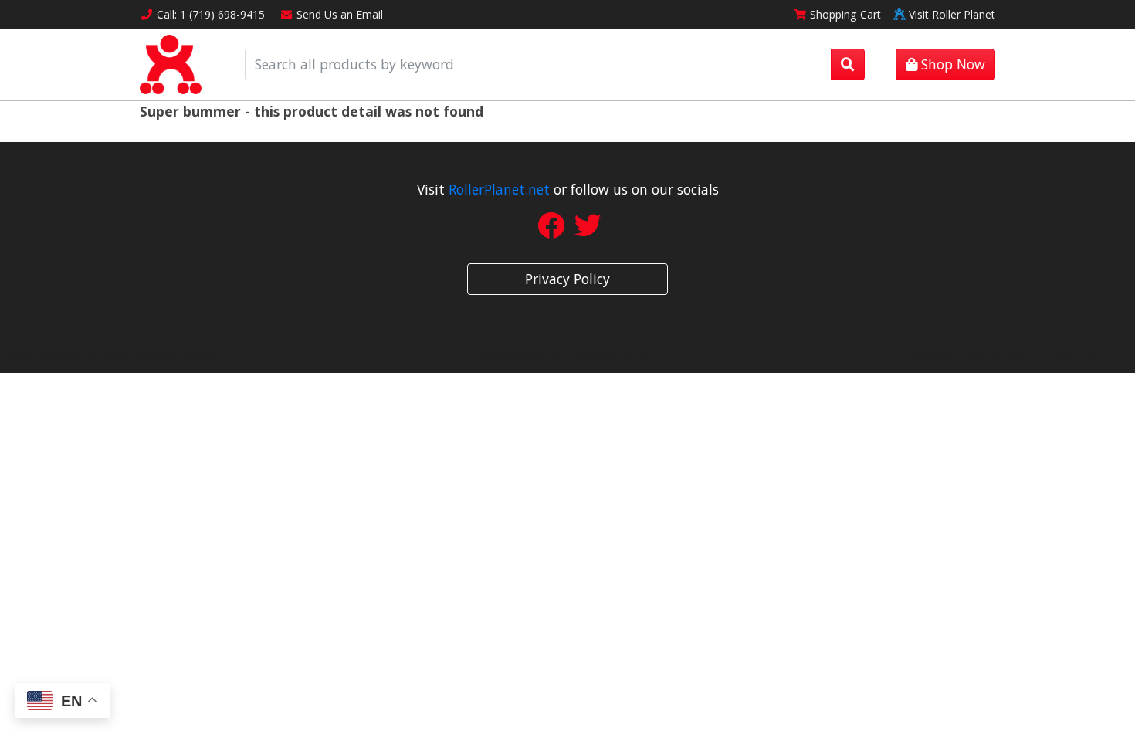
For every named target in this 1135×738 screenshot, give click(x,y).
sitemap (932, 355)
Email (339, 14)
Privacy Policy (567, 278)
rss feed (1058, 355)
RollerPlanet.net (499, 189)
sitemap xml (994, 355)
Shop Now (951, 64)
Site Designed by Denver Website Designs (117, 355)
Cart (845, 14)
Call (211, 14)
